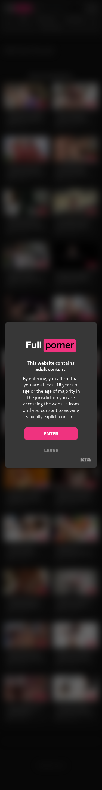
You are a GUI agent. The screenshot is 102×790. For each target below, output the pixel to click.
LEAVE (51, 450)
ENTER (51, 433)
